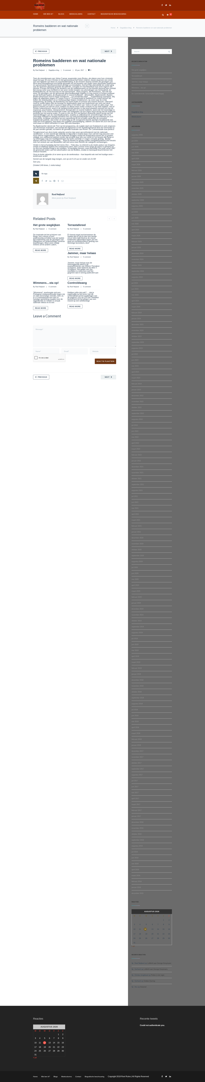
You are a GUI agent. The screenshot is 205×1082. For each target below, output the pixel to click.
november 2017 (137, 757)
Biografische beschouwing (113, 14)
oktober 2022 (137, 407)
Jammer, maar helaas (82, 253)
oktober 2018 (137, 692)
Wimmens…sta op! (46, 282)
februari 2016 (137, 881)
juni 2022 (135, 431)
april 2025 (135, 230)
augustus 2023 (137, 348)
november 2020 (137, 544)
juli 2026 (135, 141)
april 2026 (135, 158)
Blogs (61, 14)
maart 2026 (136, 164)
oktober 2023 (137, 336)
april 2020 (135, 585)
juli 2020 (135, 567)
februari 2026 (137, 170)
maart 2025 (136, 236)
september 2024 (138, 271)
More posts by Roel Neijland (64, 198)
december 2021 (137, 467)
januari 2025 (136, 247)
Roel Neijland (39, 70)
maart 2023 (136, 378)
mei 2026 (135, 153)
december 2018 (137, 680)
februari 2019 (137, 668)
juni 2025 (135, 218)
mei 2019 (135, 650)
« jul (133, 946)
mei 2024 (135, 295)
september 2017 (138, 769)
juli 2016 (135, 852)
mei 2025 (135, 224)
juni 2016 (135, 858)
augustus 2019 (137, 632)
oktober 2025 (137, 194)
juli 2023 (135, 354)
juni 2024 (135, 289)
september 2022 (138, 413)
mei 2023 (135, 366)
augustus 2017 (137, 775)
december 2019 (137, 609)
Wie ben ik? (48, 14)
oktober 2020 (137, 550)
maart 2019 (136, 662)
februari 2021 (137, 526)
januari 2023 (136, 390)
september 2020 (138, 555)
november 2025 (137, 188)
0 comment (67, 70)
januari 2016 (136, 887)
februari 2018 (137, 739)
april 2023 (135, 372)
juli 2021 (135, 496)
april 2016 (135, 869)
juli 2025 (135, 212)
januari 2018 (136, 745)
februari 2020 (137, 597)
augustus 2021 (137, 490)
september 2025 (138, 200)
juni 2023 (135, 360)
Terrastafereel (77, 225)
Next (107, 51)
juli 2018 (135, 710)
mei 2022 (135, 437)
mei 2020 (135, 579)
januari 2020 (136, 603)
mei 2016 (135, 864)
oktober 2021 (137, 478)
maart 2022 (136, 449)
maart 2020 (136, 591)
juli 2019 (135, 638)
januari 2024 (136, 318)
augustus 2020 (137, 561)
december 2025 (137, 182)
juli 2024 (135, 283)
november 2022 (137, 401)
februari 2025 (137, 241)
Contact (92, 14)
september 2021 (138, 484)
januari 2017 (136, 816)
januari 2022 (136, 461)
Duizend (143, 987)
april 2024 (135, 301)
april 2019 (135, 656)
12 (145, 929)
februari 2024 (137, 313)
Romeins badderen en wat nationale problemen (69, 62)
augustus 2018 (137, 704)
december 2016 (137, 822)
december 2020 (137, 538)
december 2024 (137, 253)
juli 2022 (135, 425)
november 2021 (137, 473)
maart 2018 (136, 733)
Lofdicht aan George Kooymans (159, 963)
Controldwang (77, 282)
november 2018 (137, 686)
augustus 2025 (137, 206)
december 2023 (137, 324)
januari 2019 (136, 674)
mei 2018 (135, 721)
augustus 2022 (137, 419)
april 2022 (135, 443)
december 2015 (137, 893)
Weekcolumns (75, 14)
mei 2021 (135, 508)
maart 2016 (136, 875)
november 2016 (137, 828)
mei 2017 (135, 792)
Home (35, 14)
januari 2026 (136, 176)
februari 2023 (137, 384)
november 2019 (137, 615)
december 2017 (137, 751)
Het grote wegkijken (46, 225)
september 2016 (138, 840)
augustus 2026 (137, 135)
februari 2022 (137, 455)
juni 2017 (135, 787)
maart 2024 (136, 307)
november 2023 (137, 330)
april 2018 (135, 727)
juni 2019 (135, 644)
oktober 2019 (137, 621)
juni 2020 (135, 573)
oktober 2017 (137, 763)
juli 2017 (135, 781)
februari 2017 (137, 810)
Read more (40, 250)
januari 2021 (136, 532)
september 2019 (138, 627)
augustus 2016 (137, 846)
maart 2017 (136, 804)
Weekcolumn (136, 117)
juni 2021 (135, 502)
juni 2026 (135, 147)
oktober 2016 (137, 834)
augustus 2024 (137, 277)
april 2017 (135, 798)
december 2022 (137, 395)
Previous (42, 51)
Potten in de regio (157, 975)
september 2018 (138, 698)
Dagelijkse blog (125, 28)
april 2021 (135, 514)
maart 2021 (136, 520)
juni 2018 (135, 715)
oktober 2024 (137, 265)
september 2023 (138, 342)
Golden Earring (149, 981)
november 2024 (137, 259)
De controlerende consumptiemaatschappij (148, 94)
